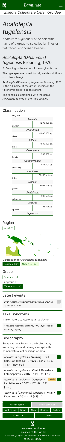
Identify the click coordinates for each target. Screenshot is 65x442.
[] (12, 286)
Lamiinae (32, 171)
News (23, 410)
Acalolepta (32, 192)
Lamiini (32, 181)
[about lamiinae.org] (6, 5)
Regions (44, 410)
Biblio (33, 410)
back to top (10, 410)
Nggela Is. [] (29, 264)
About (49, 415)
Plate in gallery (16, 404)
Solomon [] (11, 264)
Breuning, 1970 (32, 326)
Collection (18, 415)
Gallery (56, 410)
